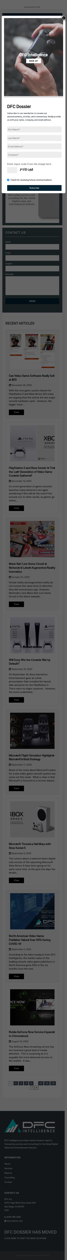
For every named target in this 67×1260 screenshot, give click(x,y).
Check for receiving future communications (31, 179)
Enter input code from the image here (29, 164)
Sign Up (33, 61)
